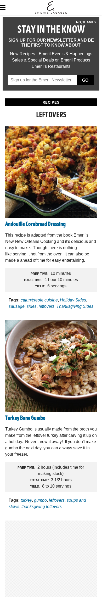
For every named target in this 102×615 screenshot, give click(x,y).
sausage (17, 306)
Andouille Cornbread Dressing (35, 224)
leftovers (46, 306)
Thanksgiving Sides (74, 306)
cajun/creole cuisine (39, 300)
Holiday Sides (73, 300)
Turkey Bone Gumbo (25, 418)
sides (32, 306)
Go (85, 80)
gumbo (40, 500)
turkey (26, 500)
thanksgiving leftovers (41, 506)
